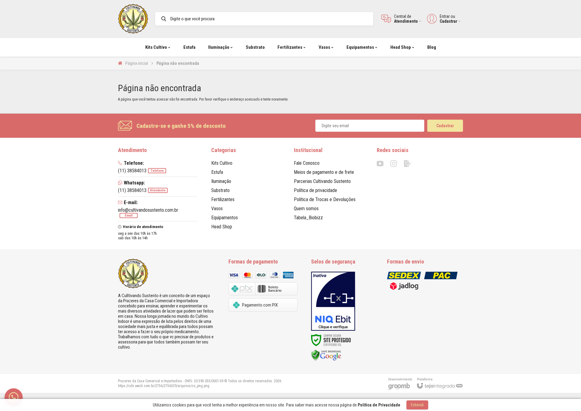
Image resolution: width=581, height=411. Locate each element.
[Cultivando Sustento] (133, 19)
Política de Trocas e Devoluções (325, 199)
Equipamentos (224, 217)
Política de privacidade (315, 190)
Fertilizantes (223, 199)
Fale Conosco (307, 163)
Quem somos (306, 208)
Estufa (217, 172)
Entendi (417, 405)
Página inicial (136, 63)
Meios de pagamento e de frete (324, 172)
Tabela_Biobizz (308, 217)
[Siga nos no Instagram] (393, 163)
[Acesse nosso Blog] (407, 163)
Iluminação (221, 181)
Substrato (220, 190)
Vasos (217, 208)
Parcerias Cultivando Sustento (322, 181)
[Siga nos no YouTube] (380, 163)
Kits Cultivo (221, 163)
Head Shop (221, 227)
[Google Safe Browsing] (326, 355)
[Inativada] (333, 301)
